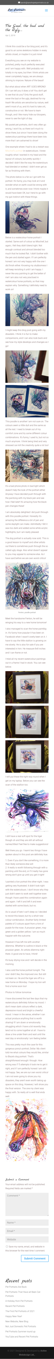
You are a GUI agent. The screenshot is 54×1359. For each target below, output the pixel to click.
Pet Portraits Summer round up (20, 1331)
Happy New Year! (13, 1316)
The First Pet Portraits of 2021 (20, 1311)
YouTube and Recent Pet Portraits (21, 1336)
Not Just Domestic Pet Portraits (20, 1326)
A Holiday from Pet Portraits (19, 1301)
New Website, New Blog (16, 1321)
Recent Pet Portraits (15, 1306)
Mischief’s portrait (14, 150)
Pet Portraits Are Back (16, 1287)
